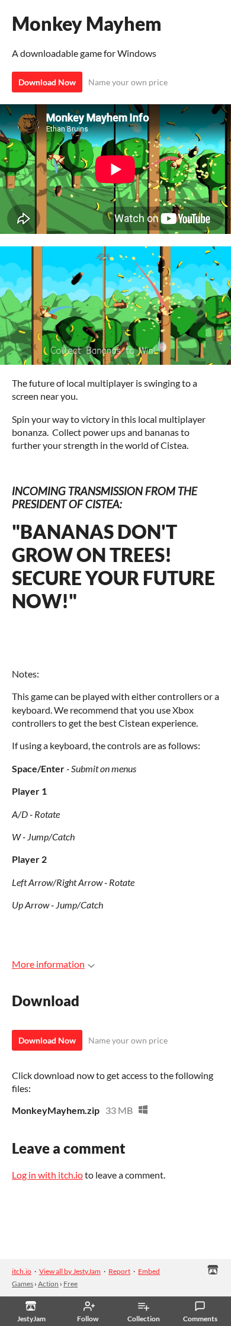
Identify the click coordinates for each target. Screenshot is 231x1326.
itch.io (21, 1271)
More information (48, 963)
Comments (200, 1318)
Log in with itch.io (47, 1174)
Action (48, 1283)
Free (70, 1283)
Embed (149, 1271)
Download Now (47, 82)
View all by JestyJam (70, 1271)
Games (22, 1283)
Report (119, 1271)
